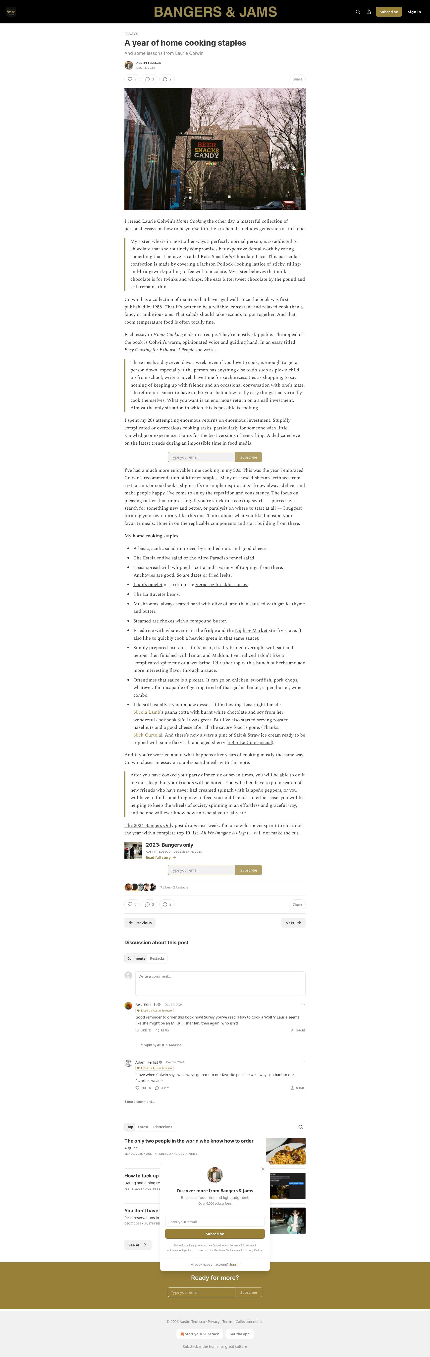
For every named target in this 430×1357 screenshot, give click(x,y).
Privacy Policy (253, 1250)
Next (290, 922)
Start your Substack (202, 1334)
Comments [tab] (136, 958)
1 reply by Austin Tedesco (161, 1045)
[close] (263, 1169)
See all (134, 1244)
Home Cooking (191, 221)
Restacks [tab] (157, 958)
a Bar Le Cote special (250, 742)
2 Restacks (181, 887)
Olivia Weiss (187, 1153)
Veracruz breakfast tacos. (221, 584)
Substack (190, 1346)
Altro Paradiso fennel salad (225, 558)
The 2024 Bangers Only (148, 825)
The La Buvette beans (156, 594)
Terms (227, 1321)
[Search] (358, 12)
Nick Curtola (147, 735)
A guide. (131, 1147)
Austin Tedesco (148, 63)
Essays (131, 34)
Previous (143, 922)
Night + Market (251, 630)
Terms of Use (239, 1245)
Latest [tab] (143, 1127)
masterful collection (261, 221)
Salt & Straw (247, 735)
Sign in (414, 11)
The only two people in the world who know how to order (189, 1141)
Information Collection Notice (213, 1250)
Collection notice (249, 1321)
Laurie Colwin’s (159, 221)
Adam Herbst (146, 1062)
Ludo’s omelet (147, 584)
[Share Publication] (369, 12)
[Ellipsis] (303, 1004)
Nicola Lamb (146, 712)
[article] (215, 1151)
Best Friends (146, 1004)
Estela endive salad (162, 558)
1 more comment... (139, 1101)
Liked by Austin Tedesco (156, 1010)
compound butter (208, 621)
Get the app (239, 1334)
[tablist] (145, 958)
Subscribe (389, 11)
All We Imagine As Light (224, 833)
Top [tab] (130, 1127)
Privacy (213, 1321)
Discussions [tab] (162, 1127)
